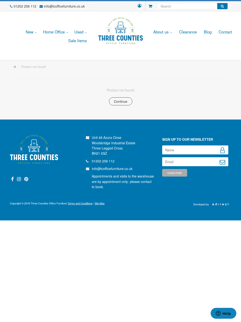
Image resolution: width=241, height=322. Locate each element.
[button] (30, 32)
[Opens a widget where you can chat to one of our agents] (223, 314)
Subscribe (174, 173)
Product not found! (33, 67)
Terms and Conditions (80, 203)
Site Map (99, 203)
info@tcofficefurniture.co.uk (64, 6)
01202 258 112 (25, 6)
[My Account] (139, 6)
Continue (120, 101)
